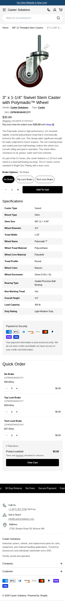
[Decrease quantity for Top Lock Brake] (7, 412)
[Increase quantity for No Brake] (16, 388)
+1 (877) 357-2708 (17, 509)
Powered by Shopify (37, 595)
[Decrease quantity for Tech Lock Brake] (7, 435)
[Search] (58, 18)
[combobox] (32, 18)
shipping (19, 455)
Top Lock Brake (24, 179)
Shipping (6, 121)
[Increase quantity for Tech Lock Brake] (16, 435)
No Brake (8, 179)
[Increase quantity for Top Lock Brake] (16, 412)
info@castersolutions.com (21, 519)
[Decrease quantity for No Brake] (7, 388)
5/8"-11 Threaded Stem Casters (27, 27)
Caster (41, 107)
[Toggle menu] (4, 10)
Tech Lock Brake (44, 179)
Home (5, 27)
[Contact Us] (48, 10)
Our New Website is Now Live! (32, 2)
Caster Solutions (19, 9)
